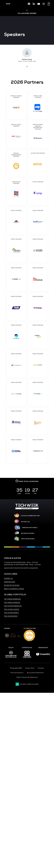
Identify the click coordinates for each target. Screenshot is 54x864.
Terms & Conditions (16, 673)
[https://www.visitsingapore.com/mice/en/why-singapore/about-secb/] (11, 658)
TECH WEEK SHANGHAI (12, 602)
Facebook (29, 4)
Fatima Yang (27, 59)
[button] (24, 66)
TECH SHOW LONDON (11, 609)
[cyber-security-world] (17, 527)
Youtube (38, 4)
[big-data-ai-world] (16, 533)
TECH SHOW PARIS (10, 616)
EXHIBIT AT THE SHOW (11, 585)
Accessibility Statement (35, 673)
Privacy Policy (29, 668)
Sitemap (41, 668)
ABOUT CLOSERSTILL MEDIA (14, 589)
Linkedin (34, 4)
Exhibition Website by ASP (29, 684)
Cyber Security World (29, 527)
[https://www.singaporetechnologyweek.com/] (27, 509)
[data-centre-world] (16, 539)
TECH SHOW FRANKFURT (13, 606)
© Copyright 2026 (16, 668)
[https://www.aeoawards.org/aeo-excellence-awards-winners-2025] (7, 637)
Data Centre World (28, 538)
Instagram (43, 4)
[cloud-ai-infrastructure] (16, 515)
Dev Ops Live (25, 521)
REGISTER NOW (9, 582)
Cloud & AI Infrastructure (30, 515)
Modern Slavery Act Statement (27, 677)
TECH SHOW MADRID (11, 613)
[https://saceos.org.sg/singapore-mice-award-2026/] (13, 638)
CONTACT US (8, 578)
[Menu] (48, 3)
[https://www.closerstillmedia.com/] (43, 655)
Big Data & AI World (27, 533)
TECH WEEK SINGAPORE (12, 599)
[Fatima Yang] (27, 52)
